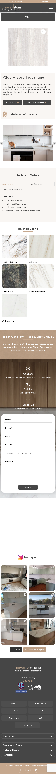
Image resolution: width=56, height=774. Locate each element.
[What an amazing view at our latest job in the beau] (14, 605)
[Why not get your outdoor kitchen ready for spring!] (42, 605)
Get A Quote (42, 1)
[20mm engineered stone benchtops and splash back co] (42, 578)
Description (7, 184)
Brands (41, 711)
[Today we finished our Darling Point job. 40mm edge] (14, 578)
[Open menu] (50, 7)
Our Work (14, 711)
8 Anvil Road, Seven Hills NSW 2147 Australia (28, 377)
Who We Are (40, 703)
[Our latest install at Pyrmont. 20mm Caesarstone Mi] (42, 632)
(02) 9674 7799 (14, 1)
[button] (43, 31)
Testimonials (14, 718)
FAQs (41, 718)
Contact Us (27, 725)
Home (14, 703)
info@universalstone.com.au (28, 408)
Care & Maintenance (12, 189)
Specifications (35, 184)
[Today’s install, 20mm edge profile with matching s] (14, 632)
